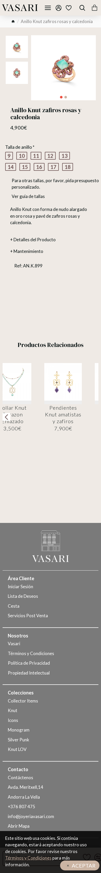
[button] (61, 97)
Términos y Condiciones (28, 858)
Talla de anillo (18, 147)
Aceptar (84, 865)
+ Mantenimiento (26, 251)
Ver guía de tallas (28, 196)
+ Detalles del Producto (33, 239)
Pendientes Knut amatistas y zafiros (63, 414)
